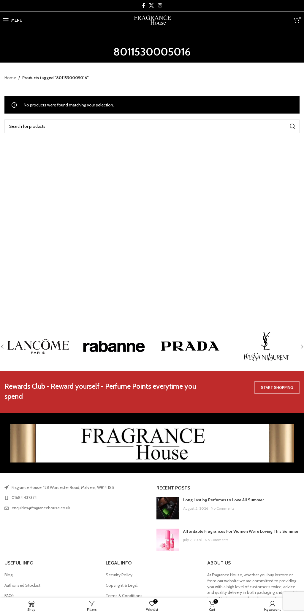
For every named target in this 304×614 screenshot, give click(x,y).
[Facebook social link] (143, 5)
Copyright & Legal (121, 585)
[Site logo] (152, 19)
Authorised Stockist (22, 585)
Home (10, 77)
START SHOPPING (277, 387)
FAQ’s (9, 595)
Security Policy (119, 575)
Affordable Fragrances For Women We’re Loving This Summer (240, 531)
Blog (8, 575)
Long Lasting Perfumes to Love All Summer (223, 500)
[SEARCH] (293, 126)
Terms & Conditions (124, 595)
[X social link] (151, 5)
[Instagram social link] (160, 5)
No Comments (222, 508)
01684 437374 (24, 497)
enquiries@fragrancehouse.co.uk (41, 508)
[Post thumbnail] (167, 508)
